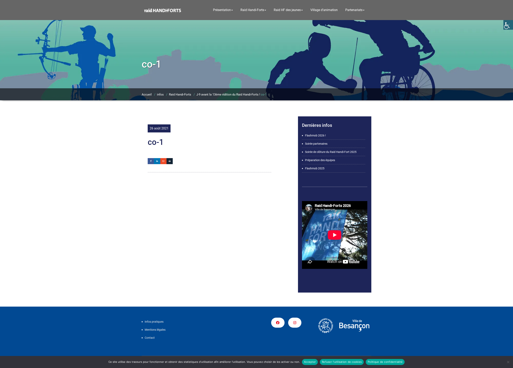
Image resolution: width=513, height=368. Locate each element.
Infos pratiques (154, 321)
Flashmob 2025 (314, 168)
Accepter (310, 361)
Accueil (147, 94)
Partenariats (354, 10)
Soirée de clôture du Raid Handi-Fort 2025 (330, 152)
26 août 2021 (159, 128)
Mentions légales (155, 329)
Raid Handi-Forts (252, 10)
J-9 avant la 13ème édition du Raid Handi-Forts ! (228, 94)
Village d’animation (324, 10)
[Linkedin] (157, 161)
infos (160, 94)
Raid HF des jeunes (287, 10)
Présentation (222, 10)
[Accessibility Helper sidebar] (508, 25)
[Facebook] (151, 161)
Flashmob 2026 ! (315, 135)
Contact (150, 337)
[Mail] (163, 161)
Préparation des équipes (320, 160)
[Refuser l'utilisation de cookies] (508, 362)
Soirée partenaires (316, 143)
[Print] (170, 161)
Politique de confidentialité (385, 361)
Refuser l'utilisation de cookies (342, 361)
